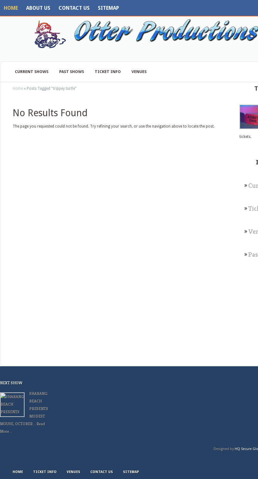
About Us (38, 8)
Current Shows (31, 71)
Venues (139, 71)
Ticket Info (108, 71)
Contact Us (74, 8)
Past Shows (71, 71)
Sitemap (108, 8)
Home (11, 8)
